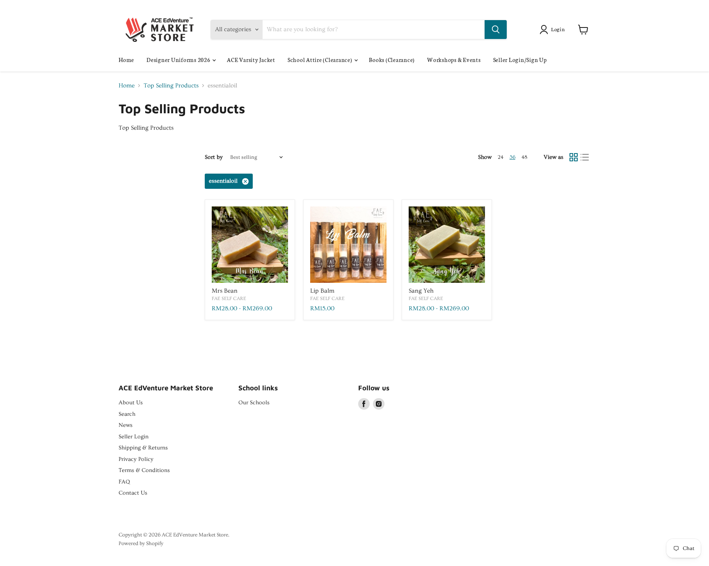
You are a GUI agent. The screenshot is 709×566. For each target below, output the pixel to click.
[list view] (585, 157)
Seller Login (134, 436)
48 (524, 157)
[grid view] (573, 157)
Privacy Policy (136, 459)
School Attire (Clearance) (321, 60)
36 (512, 157)
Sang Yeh (421, 290)
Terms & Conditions (144, 470)
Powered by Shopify (141, 543)
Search (127, 414)
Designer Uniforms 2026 (178, 60)
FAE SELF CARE (229, 298)
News (126, 425)
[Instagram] (378, 404)
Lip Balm (322, 290)
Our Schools (254, 402)
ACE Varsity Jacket (251, 60)
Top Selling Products (171, 85)
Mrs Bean (225, 290)
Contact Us (133, 493)
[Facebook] (364, 404)
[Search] (496, 29)
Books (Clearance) (392, 60)
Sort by (214, 157)
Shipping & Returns (143, 448)
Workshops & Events (454, 60)
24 (500, 157)
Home (126, 60)
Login (558, 28)
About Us (131, 402)
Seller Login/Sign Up (520, 60)
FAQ (124, 482)
